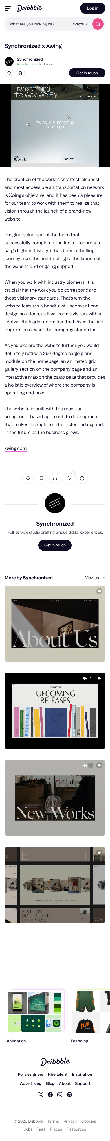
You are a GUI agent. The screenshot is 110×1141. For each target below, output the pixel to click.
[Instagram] (59, 1094)
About (65, 1083)
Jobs (28, 1129)
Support (82, 1083)
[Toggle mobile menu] (8, 8)
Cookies (88, 1121)
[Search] (98, 24)
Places (56, 1129)
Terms (53, 1121)
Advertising (30, 1083)
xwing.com (16, 448)
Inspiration (82, 1074)
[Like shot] (9, 72)
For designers (30, 1074)
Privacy (70, 1121)
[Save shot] (20, 72)
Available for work (29, 64)
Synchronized (30, 59)
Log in (92, 8)
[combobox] (37, 24)
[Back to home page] (29, 8)
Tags (41, 1129)
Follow (48, 64)
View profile (95, 577)
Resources (76, 1129)
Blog (50, 1083)
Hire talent (57, 1074)
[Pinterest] (69, 1094)
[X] (40, 1094)
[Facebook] (50, 1094)
